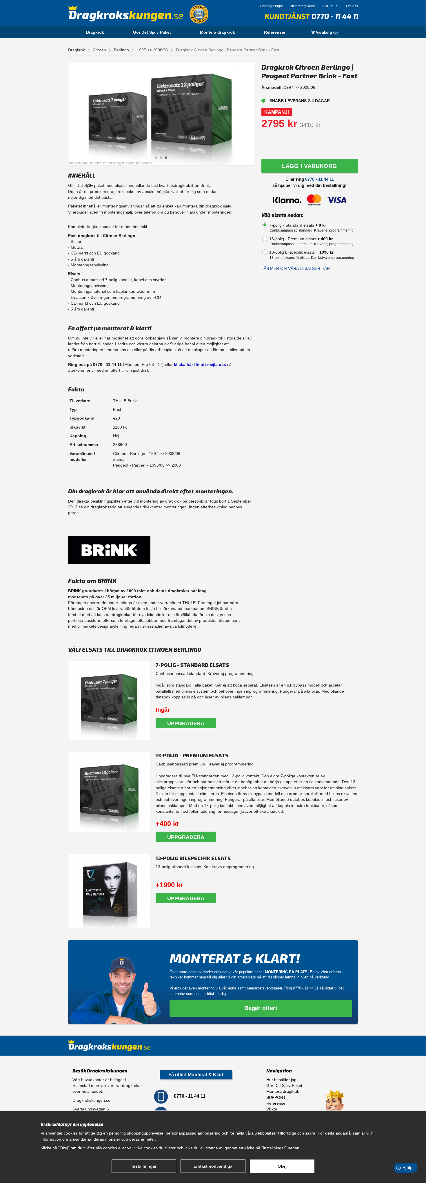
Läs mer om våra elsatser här (295, 268)
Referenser (274, 32)
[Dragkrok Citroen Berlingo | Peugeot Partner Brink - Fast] (161, 114)
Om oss (352, 6)
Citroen (99, 50)
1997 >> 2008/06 (152, 50)
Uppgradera (185, 723)
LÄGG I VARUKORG (309, 166)
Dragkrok (95, 32)
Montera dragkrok (217, 32)
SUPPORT (330, 6)
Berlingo (121, 50)
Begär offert (260, 1008)
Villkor (271, 1109)
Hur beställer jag (281, 1079)
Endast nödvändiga (213, 1166)
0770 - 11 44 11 (334, 16)
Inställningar (144, 1166)
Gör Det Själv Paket (152, 32)
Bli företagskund (302, 6)
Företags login (271, 6)
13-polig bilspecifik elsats (301, 252)
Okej (282, 1166)
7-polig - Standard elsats (297, 225)
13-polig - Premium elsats (301, 238)
